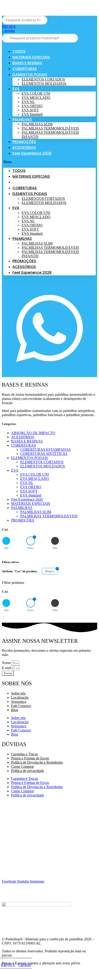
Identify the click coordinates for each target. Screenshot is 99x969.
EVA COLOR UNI (36, 93)
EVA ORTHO (32, 106)
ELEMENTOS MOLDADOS (44, 83)
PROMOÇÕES (24, 141)
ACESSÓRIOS (24, 147)
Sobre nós (18, 693)
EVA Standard (32, 114)
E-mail (7, 668)
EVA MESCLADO (36, 98)
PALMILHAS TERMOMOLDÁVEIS (50, 128)
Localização (20, 697)
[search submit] (54, 20)
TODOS (19, 51)
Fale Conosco (21, 706)
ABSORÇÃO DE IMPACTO (33, 433)
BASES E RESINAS (27, 63)
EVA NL (28, 102)
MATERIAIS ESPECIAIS (31, 57)
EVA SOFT (30, 110)
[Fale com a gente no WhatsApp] (49, 375)
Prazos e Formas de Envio (30, 758)
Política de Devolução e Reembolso (37, 762)
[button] (49, 162)
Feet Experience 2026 (32, 153)
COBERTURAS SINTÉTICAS (43, 454)
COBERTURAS (24, 68)
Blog (14, 710)
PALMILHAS (22, 119)
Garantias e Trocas (24, 754)
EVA (15, 88)
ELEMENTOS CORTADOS (43, 79)
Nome (7, 663)
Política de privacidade (27, 771)
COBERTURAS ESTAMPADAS (45, 449)
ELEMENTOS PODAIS (29, 74)
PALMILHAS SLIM (37, 124)
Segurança (18, 702)
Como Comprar (22, 766)
